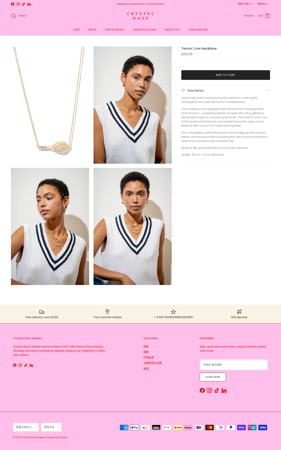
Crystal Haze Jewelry (33, 437)
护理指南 (148, 357)
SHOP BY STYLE (172, 29)
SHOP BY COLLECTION (144, 29)
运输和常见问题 (152, 363)
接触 (146, 352)
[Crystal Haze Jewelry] (140, 16)
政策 (146, 369)
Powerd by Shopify (57, 437)
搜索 (146, 346)
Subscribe (212, 377)
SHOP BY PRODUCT (115, 29)
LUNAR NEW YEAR (198, 29)
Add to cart (226, 75)
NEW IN (92, 29)
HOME (77, 29)
